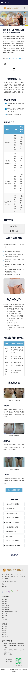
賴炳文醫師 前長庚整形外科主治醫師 (11, 574)
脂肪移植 (14, 58)
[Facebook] (3, 591)
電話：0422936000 (7, 584)
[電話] (16, 591)
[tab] (14, 226)
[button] (25, 2)
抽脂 (9, 58)
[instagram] (8, 591)
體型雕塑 (20, 58)
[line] (12, 591)
